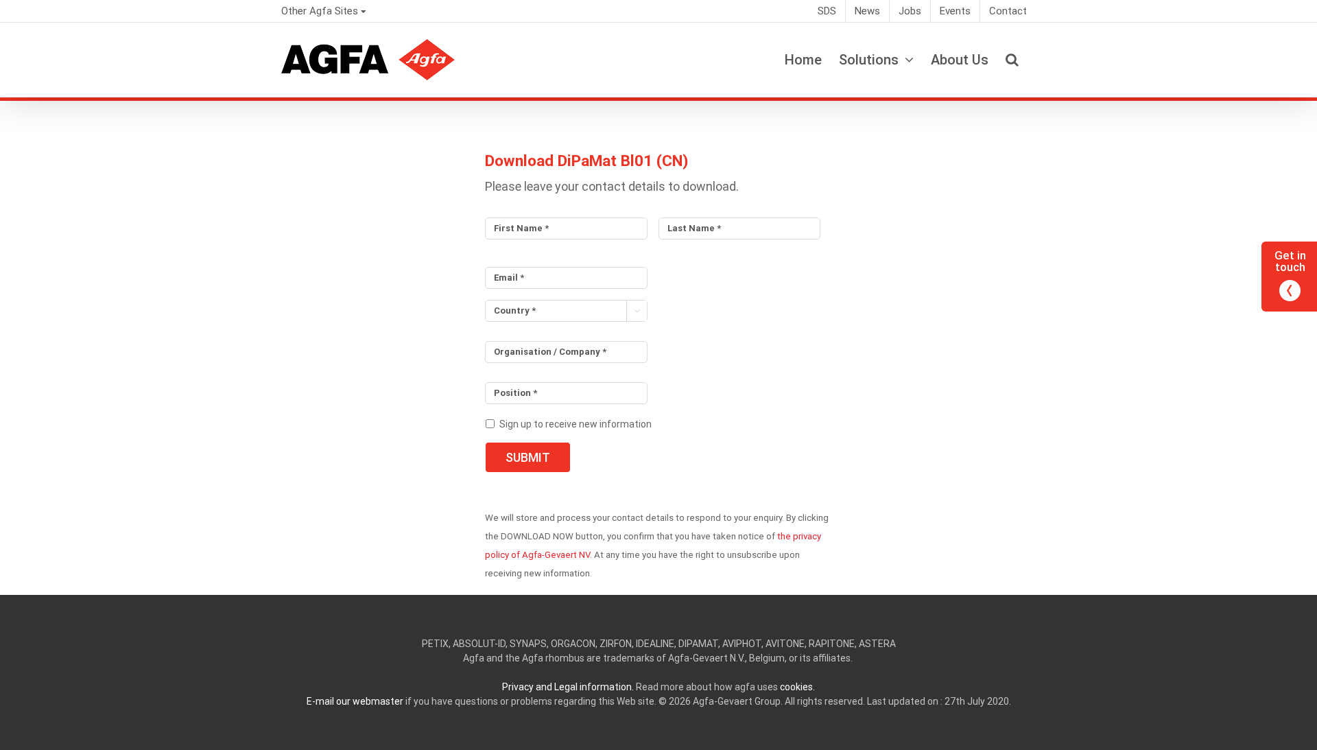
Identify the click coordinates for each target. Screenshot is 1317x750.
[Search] (1012, 59)
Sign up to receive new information (575, 424)
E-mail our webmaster (355, 701)
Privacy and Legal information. (568, 686)
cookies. (797, 686)
